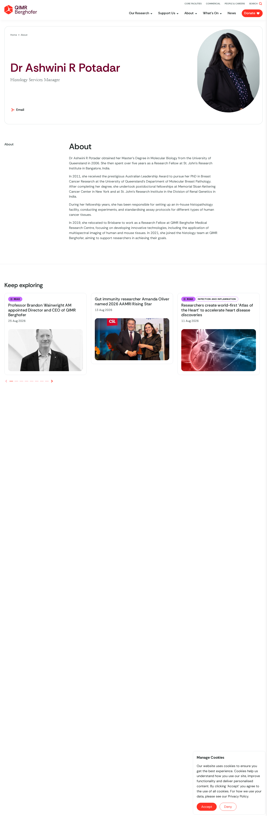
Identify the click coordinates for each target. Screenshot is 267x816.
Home (13, 34)
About (24, 34)
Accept (206, 807)
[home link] (20, 10)
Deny (228, 807)
